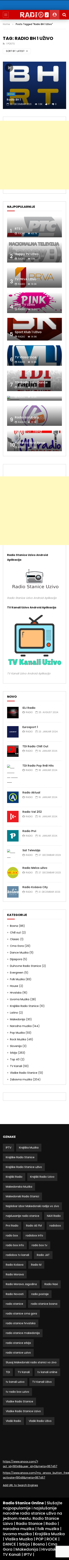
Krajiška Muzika (29, 1147)
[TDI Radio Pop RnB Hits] (13, 774)
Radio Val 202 (32, 812)
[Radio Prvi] (13, 836)
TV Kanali (16, 1066)
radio (21, 233)
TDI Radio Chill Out (35, 746)
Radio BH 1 (14, 99)
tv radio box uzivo (17, 1392)
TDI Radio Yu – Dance (31, 382)
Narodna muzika (21, 1026)
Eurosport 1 (30, 727)
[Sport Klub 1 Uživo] (34, 329)
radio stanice (14, 1304)
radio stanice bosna (44, 1304)
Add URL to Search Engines (20, 1485)
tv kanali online (47, 1372)
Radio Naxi (51, 1284)
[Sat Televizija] (13, 854)
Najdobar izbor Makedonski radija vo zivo (32, 1206)
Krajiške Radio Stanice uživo (24, 1167)
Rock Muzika (18, 1039)
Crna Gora (17, 946)
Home (6, 24)
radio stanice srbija (18, 1343)
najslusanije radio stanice (22, 1216)
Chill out (15, 932)
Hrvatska (15, 993)
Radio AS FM (34, 1225)
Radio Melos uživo (34, 868)
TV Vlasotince (25, 357)
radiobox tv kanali (17, 1255)
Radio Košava (14, 1265)
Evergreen (16, 972)
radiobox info (34, 1235)
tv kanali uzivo (15, 1382)
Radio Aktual (31, 792)
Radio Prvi (29, 831)
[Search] (64, 14)
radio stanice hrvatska (20, 1323)
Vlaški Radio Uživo (40, 1421)
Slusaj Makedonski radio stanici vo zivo (31, 1362)
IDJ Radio (28, 708)
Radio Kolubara (27, 417)
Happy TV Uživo (27, 254)
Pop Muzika (17, 1033)
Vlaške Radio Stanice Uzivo (23, 1411)
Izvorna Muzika (19, 999)
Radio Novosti (15, 1294)
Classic (14, 939)
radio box (12, 1235)
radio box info (15, 1245)
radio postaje (40, 1294)
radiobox (55, 1225)
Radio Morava (15, 1274)
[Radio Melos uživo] (13, 872)
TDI (8, 1372)
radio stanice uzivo (18, 1353)
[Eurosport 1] (13, 732)
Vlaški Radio (13, 1421)
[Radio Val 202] (13, 816)
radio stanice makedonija (23, 1333)
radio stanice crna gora (21, 1313)
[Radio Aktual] (13, 797)
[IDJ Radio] (13, 712)
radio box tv (39, 1245)
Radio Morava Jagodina (21, 1284)
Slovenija (16, 1046)
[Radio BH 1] (34, 85)
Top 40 (15, 1059)
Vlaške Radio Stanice (23, 1073)
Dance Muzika (19, 952)
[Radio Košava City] (13, 892)
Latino (14, 1013)
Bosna (11, 94)
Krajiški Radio (14, 1177)
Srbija (13, 1053)
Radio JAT (43, 1255)
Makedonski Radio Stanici (22, 1196)
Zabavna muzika (21, 1079)
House (14, 986)
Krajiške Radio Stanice (24, 1006)
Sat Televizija (25, 392)
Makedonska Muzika (19, 1187)
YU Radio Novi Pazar (30, 443)
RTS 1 (18, 228)
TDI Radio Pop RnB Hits (38, 766)
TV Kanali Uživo (42, 1382)
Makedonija (17, 1019)
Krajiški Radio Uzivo (42, 1177)
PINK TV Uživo (25, 304)
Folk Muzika (17, 979)
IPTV (8, 1147)
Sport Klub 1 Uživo (28, 332)
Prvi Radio (12, 1225)
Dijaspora (16, 959)
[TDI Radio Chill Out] (13, 751)
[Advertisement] (34, 155)
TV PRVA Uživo (25, 279)
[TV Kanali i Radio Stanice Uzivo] (34, 15)
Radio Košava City (35, 887)
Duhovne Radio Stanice (25, 966)
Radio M (36, 1265)
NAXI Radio (54, 1216)
